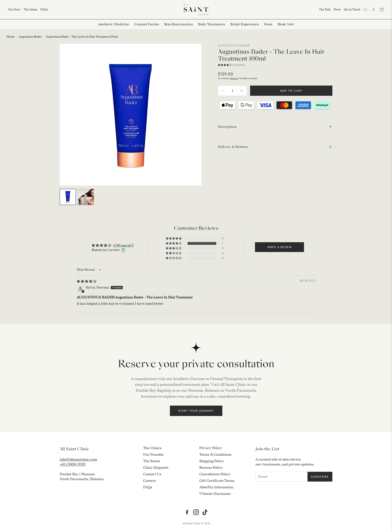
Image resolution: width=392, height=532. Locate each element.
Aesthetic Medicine (113, 24)
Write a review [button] (279, 247)
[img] (86, 281)
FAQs (44, 9)
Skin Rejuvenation (178, 24)
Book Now (286, 24)
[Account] (374, 10)
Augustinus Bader (30, 37)
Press (337, 9)
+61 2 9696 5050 (73, 464)
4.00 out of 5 (123, 245)
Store (268, 24)
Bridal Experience (244, 24)
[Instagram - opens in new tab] (196, 512)
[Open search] (365, 10)
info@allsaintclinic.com (78, 459)
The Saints (30, 9)
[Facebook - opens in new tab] (187, 512)
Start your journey (196, 411)
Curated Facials (146, 24)
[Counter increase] (241, 90)
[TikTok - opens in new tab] (205, 512)
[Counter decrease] (223, 90)
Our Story (14, 9)
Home (11, 37)
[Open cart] (382, 10)
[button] (275, 126)
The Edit (325, 9)
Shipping (234, 78)
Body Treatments (211, 24)
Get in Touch (352, 9)
